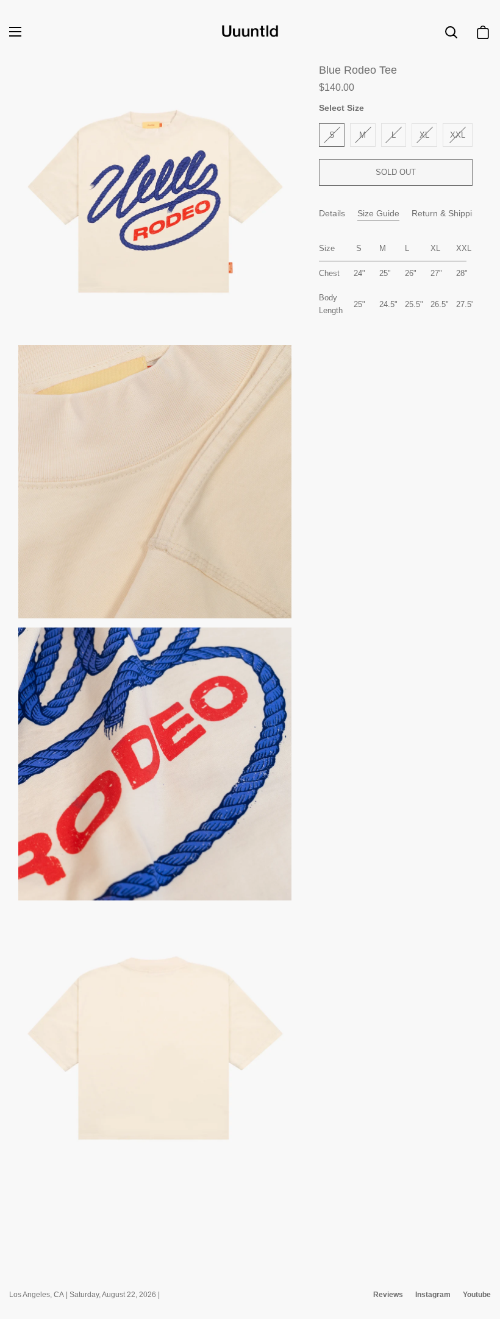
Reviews (388, 1294)
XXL (457, 135)
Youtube (477, 1294)
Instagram (433, 1294)
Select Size (341, 108)
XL (424, 135)
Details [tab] (332, 213)
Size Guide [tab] (378, 213)
